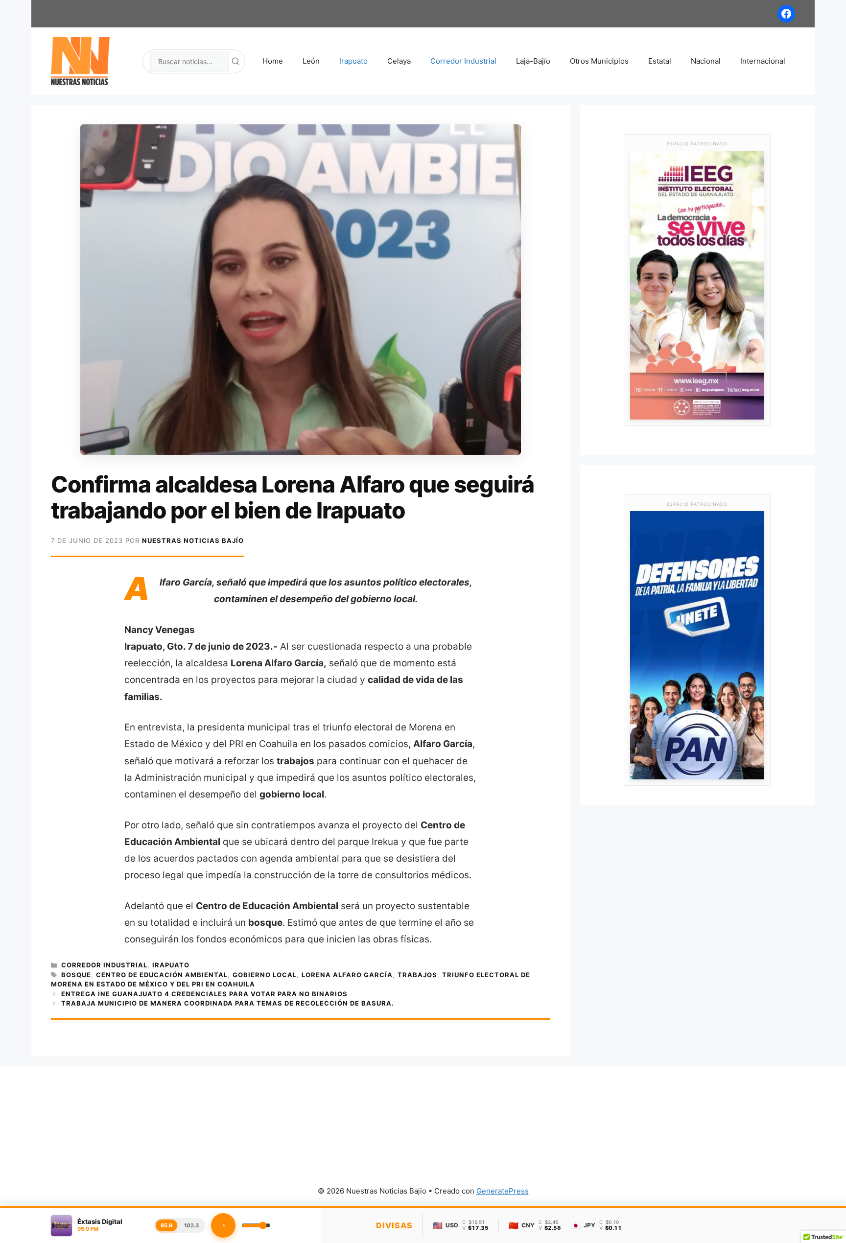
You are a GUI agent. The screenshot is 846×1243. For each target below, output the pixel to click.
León (311, 61)
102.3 (191, 1225)
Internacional (762, 61)
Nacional (706, 61)
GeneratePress (502, 1191)
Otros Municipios (599, 61)
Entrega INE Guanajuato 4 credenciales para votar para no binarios (204, 994)
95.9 (166, 1225)
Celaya (399, 61)
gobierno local (265, 975)
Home (272, 61)
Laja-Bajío (533, 61)
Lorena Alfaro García (347, 975)
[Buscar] (235, 61)
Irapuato (353, 61)
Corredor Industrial (463, 61)
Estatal (659, 61)
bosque (76, 975)
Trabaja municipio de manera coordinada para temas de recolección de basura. (227, 1003)
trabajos (417, 975)
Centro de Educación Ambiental (162, 975)
